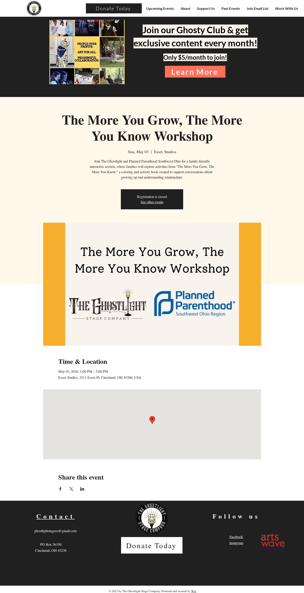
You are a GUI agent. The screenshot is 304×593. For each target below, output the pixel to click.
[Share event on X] (71, 489)
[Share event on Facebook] (60, 489)
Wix (193, 591)
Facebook (236, 536)
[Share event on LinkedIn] (82, 489)
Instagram (236, 542)
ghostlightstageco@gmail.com (55, 530)
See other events (152, 202)
